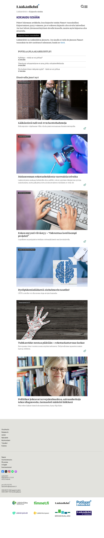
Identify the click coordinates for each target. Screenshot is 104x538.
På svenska (5, 462)
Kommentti (22, 359)
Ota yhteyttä (5, 429)
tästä (62, 42)
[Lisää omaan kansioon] (85, 83)
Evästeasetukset (7, 467)
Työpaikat (4, 443)
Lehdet (4, 435)
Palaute (4, 457)
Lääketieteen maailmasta (27, 249)
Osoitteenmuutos (7, 460)
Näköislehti (5, 438)
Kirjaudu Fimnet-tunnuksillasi (28, 35)
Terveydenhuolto (24, 83)
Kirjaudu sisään (36, 11)
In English (4, 465)
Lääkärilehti (21, 11)
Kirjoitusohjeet (6, 440)
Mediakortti (5, 432)
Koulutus (4, 446)
